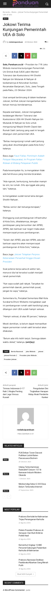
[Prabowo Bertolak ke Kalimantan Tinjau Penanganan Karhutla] (9, 520)
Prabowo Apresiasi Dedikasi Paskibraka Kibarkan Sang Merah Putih (33, 562)
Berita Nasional (17, 351)
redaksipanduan (16, 42)
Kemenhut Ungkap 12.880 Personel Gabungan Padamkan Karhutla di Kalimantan (32, 548)
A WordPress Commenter (14, 590)
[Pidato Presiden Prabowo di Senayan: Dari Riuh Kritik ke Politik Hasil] (9, 533)
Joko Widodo (30, 351)
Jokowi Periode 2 (10, 355)
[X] (21, 56)
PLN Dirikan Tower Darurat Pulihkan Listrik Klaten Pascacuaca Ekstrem (30, 455)
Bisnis (14, 12)
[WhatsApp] (34, 56)
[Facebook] (14, 56)
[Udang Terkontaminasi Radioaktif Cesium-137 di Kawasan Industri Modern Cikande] (9, 470)
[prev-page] (4, 497)
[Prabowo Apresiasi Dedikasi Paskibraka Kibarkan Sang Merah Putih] (9, 563)
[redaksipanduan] (5, 42)
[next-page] (9, 497)
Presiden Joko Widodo (28, 355)
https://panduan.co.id (25, 434)
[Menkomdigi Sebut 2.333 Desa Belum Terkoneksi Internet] (9, 487)
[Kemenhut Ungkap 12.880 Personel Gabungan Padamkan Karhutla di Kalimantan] (9, 548)
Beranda (6, 12)
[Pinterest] (27, 56)
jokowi (40, 351)
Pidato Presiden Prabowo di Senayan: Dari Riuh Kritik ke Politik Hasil (31, 533)
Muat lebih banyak (24, 574)
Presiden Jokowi (10, 359)
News (6, 460)
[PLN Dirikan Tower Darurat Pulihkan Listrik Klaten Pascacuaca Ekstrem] (9, 456)
